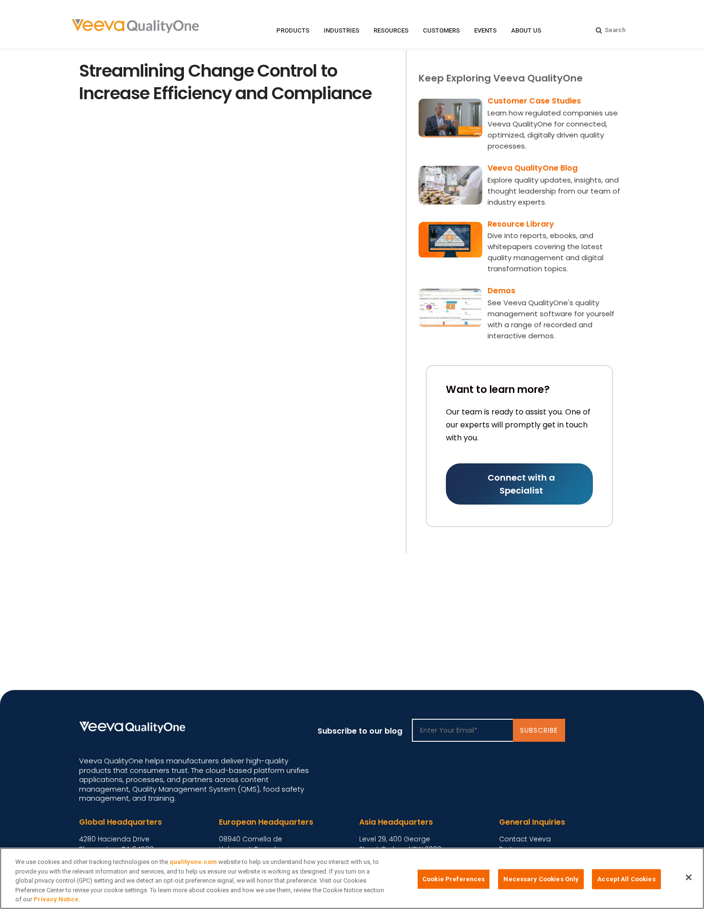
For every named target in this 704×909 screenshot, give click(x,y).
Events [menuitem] (485, 30)
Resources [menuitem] (391, 30)
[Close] (688, 877)
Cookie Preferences (453, 879)
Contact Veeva (525, 839)
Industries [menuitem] (341, 30)
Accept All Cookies (626, 879)
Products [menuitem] (292, 30)
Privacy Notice (56, 899)
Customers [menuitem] (441, 30)
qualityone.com (193, 861)
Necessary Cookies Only (541, 879)
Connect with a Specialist (521, 484)
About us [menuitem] (526, 30)
